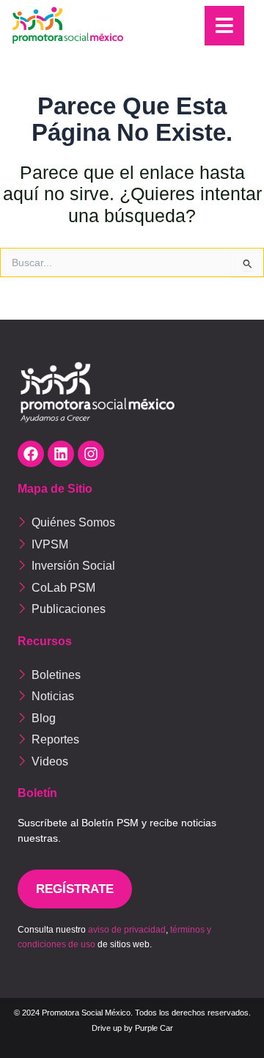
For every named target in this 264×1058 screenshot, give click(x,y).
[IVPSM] (132, 544)
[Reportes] (132, 739)
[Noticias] (132, 696)
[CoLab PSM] (132, 587)
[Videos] (132, 761)
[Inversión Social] (132, 565)
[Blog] (132, 718)
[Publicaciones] (132, 609)
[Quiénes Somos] (132, 522)
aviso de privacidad (127, 930)
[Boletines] (132, 675)
